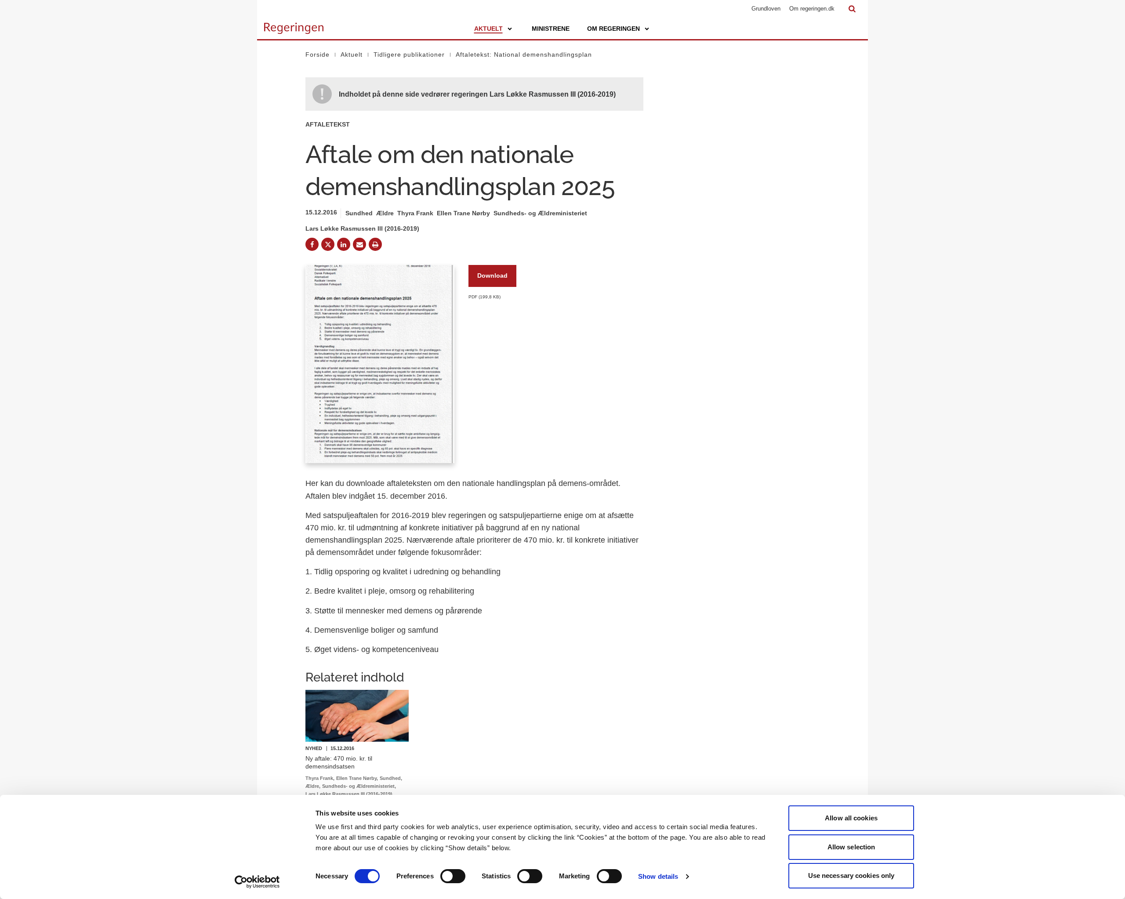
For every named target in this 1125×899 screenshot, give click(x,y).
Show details (658, 876)
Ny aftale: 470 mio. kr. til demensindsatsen (338, 762)
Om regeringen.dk (812, 8)
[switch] (452, 876)
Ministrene (551, 28)
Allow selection (851, 847)
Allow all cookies (851, 818)
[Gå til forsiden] (293, 24)
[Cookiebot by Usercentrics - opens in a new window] (257, 881)
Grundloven (765, 8)
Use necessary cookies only (851, 875)
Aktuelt (488, 28)
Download (492, 275)
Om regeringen (613, 28)
